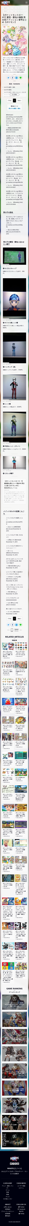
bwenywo (10, 115)
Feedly (22, 1213)
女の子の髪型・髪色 (9, 87)
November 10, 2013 (12, 555)
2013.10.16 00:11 (10, 153)
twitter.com (8, 265)
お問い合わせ (8, 1207)
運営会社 (7, 1216)
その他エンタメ (7, 1199)
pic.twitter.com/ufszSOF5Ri (14, 165)
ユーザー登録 (21, 1186)
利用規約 (7, 1209)
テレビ (8, 1197)
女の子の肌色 (7, 90)
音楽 (7, 1192)
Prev (9, 100)
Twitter (22, 1207)
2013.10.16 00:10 (10, 170)
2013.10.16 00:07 (11, 187)
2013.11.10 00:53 (10, 605)
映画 (7, 1194)
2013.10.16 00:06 (11, 204)
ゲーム (8, 1190)
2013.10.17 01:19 (10, 132)
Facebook (22, 1209)
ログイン (21, 1188)
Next (19, 100)
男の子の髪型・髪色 (9, 97)
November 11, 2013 (11, 542)
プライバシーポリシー (7, 1211)
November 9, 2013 (11, 614)
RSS (22, 1211)
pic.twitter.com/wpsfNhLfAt (14, 182)
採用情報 (7, 1213)
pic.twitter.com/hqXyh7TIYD (14, 199)
